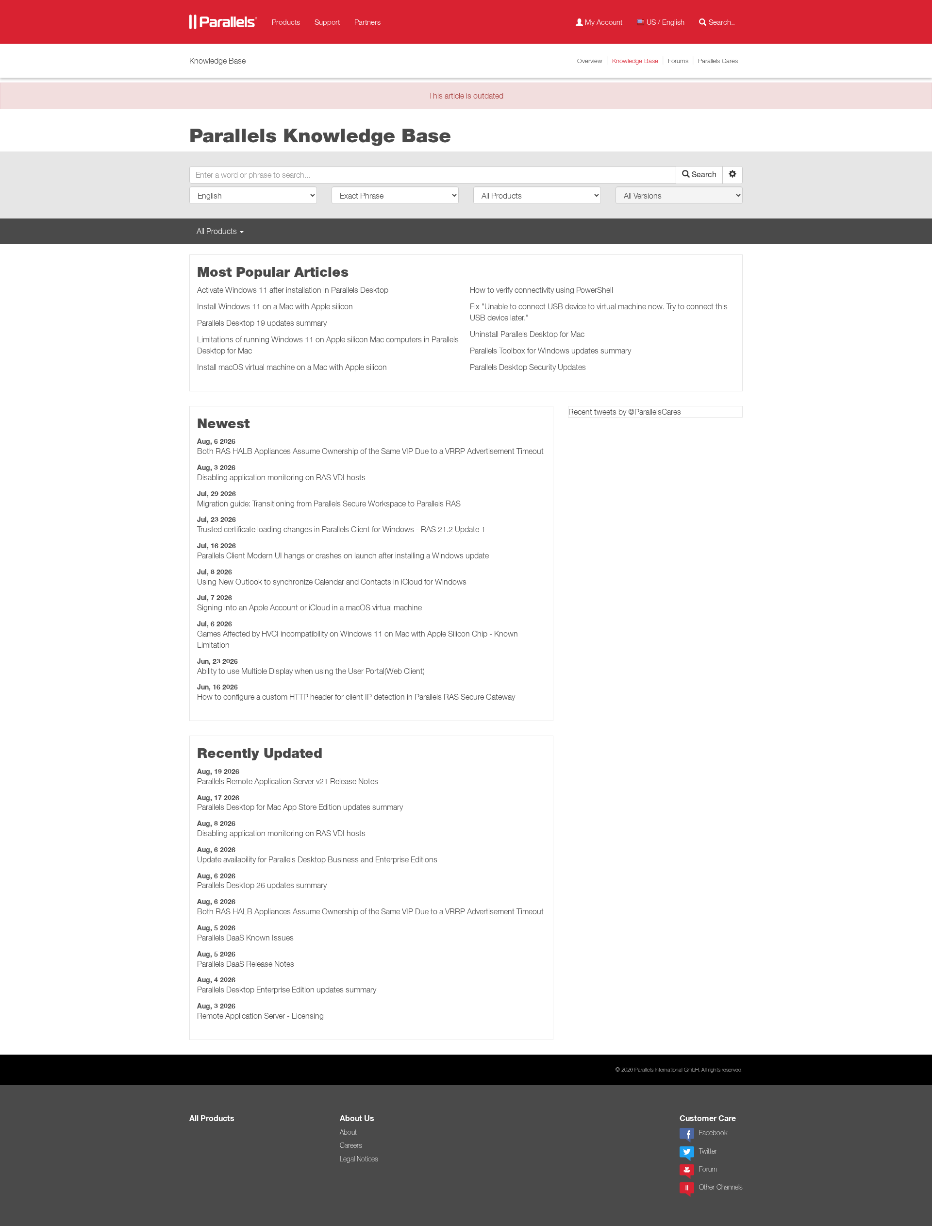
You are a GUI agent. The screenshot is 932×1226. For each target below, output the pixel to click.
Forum (708, 1169)
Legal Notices (359, 1159)
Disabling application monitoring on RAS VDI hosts (281, 477)
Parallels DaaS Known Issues (245, 937)
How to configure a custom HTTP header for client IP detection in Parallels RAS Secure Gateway (356, 696)
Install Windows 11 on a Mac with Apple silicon (275, 306)
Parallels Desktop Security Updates (528, 367)
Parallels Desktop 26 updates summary (262, 885)
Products (286, 21)
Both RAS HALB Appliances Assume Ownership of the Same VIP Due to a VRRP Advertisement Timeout (370, 451)
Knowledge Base (635, 61)
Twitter (708, 1151)
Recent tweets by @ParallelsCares (624, 411)
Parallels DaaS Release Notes (245, 963)
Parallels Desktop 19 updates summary (262, 323)
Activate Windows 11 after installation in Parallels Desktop (292, 290)
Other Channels (721, 1187)
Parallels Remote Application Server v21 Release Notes (287, 781)
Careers (351, 1145)
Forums (678, 61)
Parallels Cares (718, 61)
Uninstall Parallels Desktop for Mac (527, 334)
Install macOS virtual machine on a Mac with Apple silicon (292, 367)
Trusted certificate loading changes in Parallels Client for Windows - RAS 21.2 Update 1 (341, 529)
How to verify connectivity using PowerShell (541, 290)
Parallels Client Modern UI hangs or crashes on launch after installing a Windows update (343, 555)
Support (327, 21)
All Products (211, 1118)
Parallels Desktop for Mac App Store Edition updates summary (300, 807)
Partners (367, 21)
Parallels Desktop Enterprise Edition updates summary (286, 989)
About (348, 1132)
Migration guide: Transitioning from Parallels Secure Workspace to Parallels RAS (329, 503)
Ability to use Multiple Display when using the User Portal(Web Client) (311, 671)
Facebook (713, 1133)
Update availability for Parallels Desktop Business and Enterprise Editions (317, 859)
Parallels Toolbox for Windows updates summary (550, 350)
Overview (589, 61)
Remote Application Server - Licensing (260, 1015)
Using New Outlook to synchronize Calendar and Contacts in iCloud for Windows (331, 581)
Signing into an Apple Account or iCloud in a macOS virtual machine (309, 607)
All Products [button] (218, 231)
